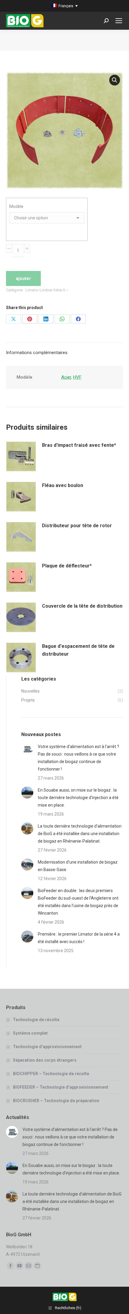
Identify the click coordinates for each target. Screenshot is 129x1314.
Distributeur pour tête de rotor (77, 525)
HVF (77, 377)
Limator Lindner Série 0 (45, 290)
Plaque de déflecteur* (67, 566)
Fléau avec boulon (62, 485)
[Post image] (27, 749)
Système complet (30, 1033)
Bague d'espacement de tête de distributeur (78, 650)
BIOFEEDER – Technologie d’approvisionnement (60, 1087)
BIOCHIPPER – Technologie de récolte (51, 1073)
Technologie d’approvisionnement (47, 1046)
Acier (66, 377)
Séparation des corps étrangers (44, 1060)
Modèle (16, 206)
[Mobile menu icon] (119, 21)
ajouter (23, 278)
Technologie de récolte (36, 1019)
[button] (114, 80)
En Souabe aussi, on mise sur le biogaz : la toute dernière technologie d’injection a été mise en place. (78, 797)
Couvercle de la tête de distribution (82, 606)
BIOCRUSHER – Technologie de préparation (56, 1100)
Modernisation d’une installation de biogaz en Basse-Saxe (78, 866)
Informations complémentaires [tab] (37, 352)
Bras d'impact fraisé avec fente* (79, 445)
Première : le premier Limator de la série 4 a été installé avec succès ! (79, 938)
